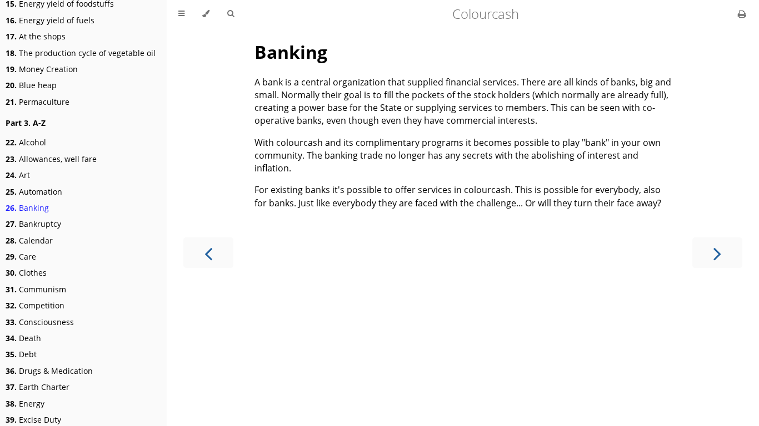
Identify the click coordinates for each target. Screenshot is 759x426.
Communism (36, 289)
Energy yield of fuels (50, 20)
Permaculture (37, 102)
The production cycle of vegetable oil (81, 53)
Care (21, 256)
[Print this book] (742, 14)
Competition (35, 305)
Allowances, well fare (51, 159)
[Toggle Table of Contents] (181, 14)
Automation (34, 191)
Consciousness (40, 322)
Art (18, 175)
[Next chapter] (717, 252)
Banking (27, 207)
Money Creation (42, 69)
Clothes (26, 272)
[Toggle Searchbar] (230, 14)
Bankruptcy (33, 224)
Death (23, 338)
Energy (25, 403)
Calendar (29, 240)
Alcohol (26, 142)
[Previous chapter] (208, 252)
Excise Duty (33, 419)
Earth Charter (37, 387)
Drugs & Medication (49, 371)
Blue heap (31, 85)
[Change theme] (205, 14)
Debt (21, 354)
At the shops (36, 36)
